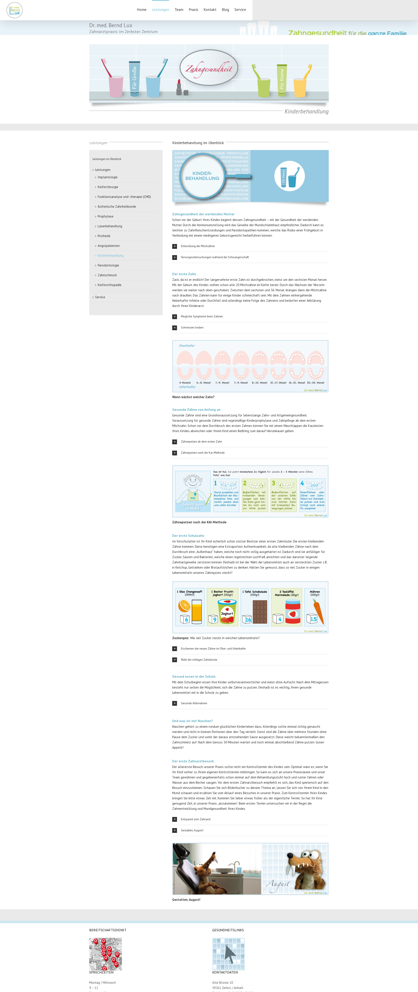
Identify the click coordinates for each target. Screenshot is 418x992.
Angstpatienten (109, 246)
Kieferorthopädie (109, 285)
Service (100, 297)
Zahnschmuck (107, 275)
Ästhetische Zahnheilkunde (117, 206)
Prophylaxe (105, 216)
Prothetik (104, 236)
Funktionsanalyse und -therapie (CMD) (124, 197)
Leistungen (102, 170)
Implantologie (108, 177)
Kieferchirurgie (108, 187)
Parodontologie (108, 265)
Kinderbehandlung (110, 255)
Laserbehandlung (110, 226)
